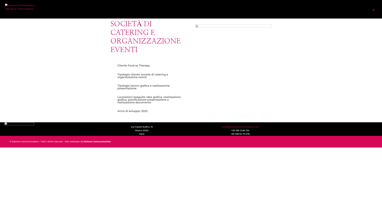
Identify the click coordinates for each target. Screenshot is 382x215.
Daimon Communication (97, 141)
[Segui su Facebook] (334, 129)
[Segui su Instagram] (343, 129)
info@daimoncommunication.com (240, 127)
